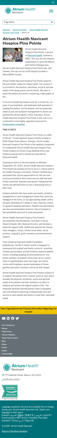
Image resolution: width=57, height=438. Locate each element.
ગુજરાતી (46, 415)
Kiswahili (6, 421)
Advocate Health (7, 354)
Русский (43, 418)
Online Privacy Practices (10, 338)
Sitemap (4, 328)
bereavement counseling (14, 125)
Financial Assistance (8, 335)
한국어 (24, 418)
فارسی (38, 415)
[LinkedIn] (8, 318)
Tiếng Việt (29, 421)
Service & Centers (19, 30)
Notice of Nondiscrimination (14, 431)
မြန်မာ (21, 415)
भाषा (18, 418)
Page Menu (9, 22)
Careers (4, 347)
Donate (4, 344)
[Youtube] (4, 318)
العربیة (13, 415)
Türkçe (14, 421)
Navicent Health (35, 56)
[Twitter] (17, 318)
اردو (21, 421)
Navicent (6, 30)
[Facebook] (13, 318)
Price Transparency (8, 325)
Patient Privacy (7, 331)
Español (5, 415)
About (3, 341)
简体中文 (29, 415)
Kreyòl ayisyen (8, 418)
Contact (4, 350)
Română (33, 418)
